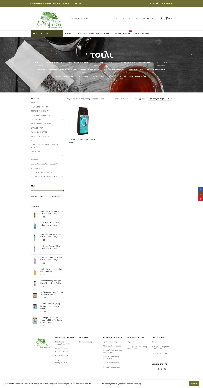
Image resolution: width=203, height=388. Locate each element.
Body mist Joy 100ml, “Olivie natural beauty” (51, 270)
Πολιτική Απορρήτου (111, 367)
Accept (194, 384)
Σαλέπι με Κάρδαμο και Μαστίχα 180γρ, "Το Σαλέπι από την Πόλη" (51, 319)
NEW (33, 102)
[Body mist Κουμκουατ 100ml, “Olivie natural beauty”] (35, 214)
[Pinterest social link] (157, 3)
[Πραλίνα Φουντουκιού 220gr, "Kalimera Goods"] (35, 295)
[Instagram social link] (153, 3)
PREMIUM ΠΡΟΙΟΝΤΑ (39, 107)
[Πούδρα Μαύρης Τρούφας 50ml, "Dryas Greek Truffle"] (35, 283)
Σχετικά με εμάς (85, 342)
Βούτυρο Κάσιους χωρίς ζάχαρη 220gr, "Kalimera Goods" (50, 306)
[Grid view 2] (136, 98)
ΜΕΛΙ (33, 140)
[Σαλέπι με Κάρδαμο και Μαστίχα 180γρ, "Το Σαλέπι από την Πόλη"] (35, 321)
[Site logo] (49, 18)
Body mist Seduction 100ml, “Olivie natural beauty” (51, 258)
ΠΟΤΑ (33, 155)
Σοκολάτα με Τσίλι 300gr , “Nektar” (82, 139)
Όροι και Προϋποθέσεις (112, 346)
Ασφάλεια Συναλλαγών (112, 363)
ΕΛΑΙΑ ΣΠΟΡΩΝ (37, 128)
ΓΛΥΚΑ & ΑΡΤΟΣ (37, 119)
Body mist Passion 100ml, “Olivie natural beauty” (50, 247)
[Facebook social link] (150, 3)
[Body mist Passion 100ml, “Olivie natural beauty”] (35, 249)
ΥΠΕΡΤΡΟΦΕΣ (36, 168)
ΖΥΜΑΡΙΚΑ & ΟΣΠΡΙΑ (39, 132)
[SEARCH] (137, 18)
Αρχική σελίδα (72, 99)
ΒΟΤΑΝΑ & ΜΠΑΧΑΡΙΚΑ (40, 115)
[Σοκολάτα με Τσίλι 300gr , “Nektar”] (83, 120)
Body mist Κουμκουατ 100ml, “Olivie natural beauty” (51, 212)
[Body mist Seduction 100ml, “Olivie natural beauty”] (35, 260)
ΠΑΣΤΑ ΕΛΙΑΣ (36, 151)
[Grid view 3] (140, 98)
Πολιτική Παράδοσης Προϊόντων (111, 357)
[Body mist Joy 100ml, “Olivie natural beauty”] (35, 272)
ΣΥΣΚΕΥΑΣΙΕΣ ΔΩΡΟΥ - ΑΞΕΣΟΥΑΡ (44, 164)
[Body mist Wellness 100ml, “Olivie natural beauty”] (35, 237)
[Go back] (87, 54)
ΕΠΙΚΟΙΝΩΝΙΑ (167, 3)
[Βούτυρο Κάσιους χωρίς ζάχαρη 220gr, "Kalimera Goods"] (35, 308)
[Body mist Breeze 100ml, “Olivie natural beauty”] (35, 226)
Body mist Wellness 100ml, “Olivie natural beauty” (50, 235)
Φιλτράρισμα (57, 196)
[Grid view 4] (143, 98)
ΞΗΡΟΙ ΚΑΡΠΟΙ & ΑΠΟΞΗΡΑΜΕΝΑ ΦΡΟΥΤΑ (44, 146)
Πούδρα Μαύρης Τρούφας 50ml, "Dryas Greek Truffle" (51, 281)
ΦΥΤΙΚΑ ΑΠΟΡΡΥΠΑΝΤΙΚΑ (41, 172)
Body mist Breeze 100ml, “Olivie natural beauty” (50, 224)
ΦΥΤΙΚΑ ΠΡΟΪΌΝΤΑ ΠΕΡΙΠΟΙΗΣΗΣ (45, 176)
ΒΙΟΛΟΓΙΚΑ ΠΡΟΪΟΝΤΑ (40, 111)
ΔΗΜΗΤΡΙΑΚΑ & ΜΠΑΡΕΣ (41, 124)
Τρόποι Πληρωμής (110, 342)
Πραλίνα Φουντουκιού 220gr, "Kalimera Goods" (51, 293)
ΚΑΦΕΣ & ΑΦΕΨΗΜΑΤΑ (40, 136)
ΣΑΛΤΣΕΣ (34, 159)
